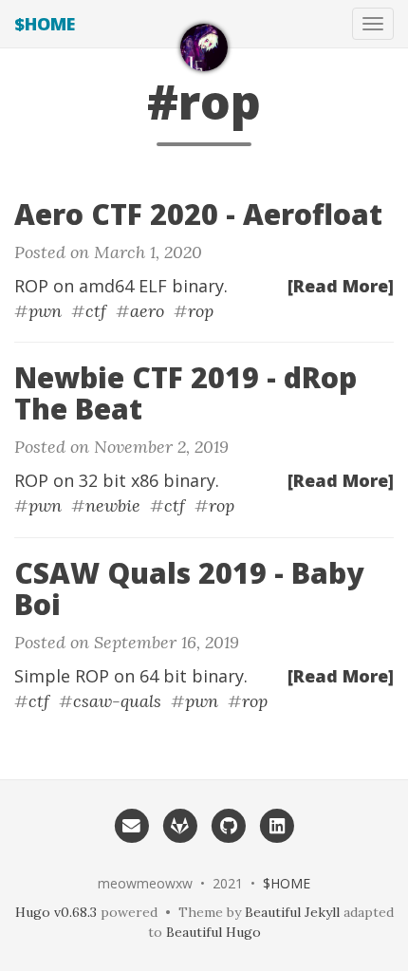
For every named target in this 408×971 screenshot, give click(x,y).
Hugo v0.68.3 (56, 912)
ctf (95, 311)
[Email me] (130, 824)
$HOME (44, 23)
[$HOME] (204, 47)
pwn (45, 311)
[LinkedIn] (276, 824)
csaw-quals (117, 701)
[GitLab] (179, 824)
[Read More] (340, 285)
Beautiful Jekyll (292, 912)
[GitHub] (228, 824)
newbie (112, 505)
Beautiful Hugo (213, 932)
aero (147, 311)
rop (200, 311)
